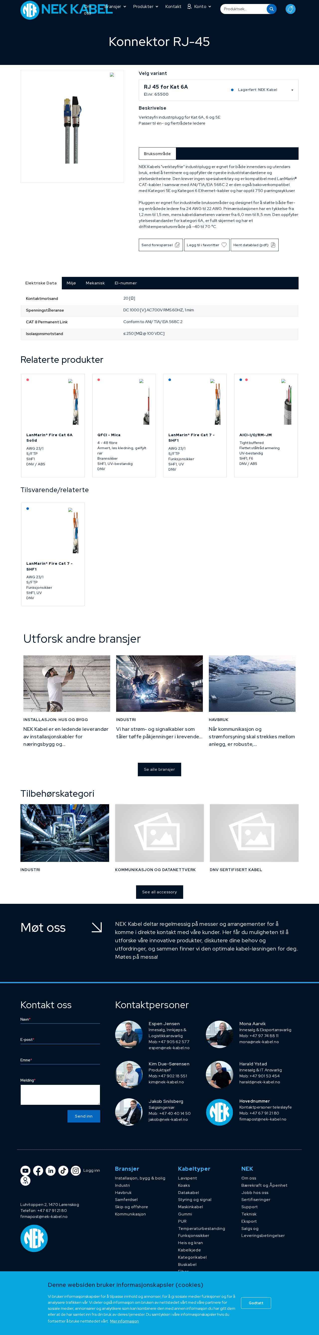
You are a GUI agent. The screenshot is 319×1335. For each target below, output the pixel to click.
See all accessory (159, 892)
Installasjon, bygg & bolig (140, 1178)
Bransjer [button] (112, 6)
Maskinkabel (190, 1206)
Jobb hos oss (254, 1192)
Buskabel (187, 1264)
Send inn (84, 1116)
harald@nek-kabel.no (259, 1082)
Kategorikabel (192, 1257)
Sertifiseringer (255, 1199)
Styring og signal (195, 1199)
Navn (25, 1019)
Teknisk (249, 1214)
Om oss (87, 10)
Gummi (185, 1214)
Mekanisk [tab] (95, 283)
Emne (26, 1060)
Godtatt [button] (256, 1303)
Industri (122, 1185)
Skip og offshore (131, 1206)
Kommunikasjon (130, 1214)
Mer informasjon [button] (124, 1321)
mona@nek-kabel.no (259, 1041)
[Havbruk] (252, 683)
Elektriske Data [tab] (41, 283)
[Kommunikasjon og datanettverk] (159, 833)
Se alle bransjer (159, 769)
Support (249, 1206)
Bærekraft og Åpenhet (264, 1185)
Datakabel (188, 1192)
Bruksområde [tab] (157, 153)
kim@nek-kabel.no (166, 1082)
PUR (182, 1221)
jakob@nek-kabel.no (168, 1119)
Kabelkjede (189, 1250)
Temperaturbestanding (201, 1228)
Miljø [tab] (71, 283)
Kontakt (173, 6)
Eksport (249, 1221)
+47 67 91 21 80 (52, 1210)
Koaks (184, 1185)
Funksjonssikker (193, 1235)
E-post (27, 1039)
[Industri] (159, 683)
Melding (28, 1080)
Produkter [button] (143, 6)
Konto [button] (200, 6)
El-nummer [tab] (126, 283)
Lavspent (187, 1178)
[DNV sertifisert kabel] (254, 833)
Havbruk (123, 1192)
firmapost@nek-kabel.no (263, 1119)
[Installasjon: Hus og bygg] (66, 683)
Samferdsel (126, 1199)
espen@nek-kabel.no (169, 1047)
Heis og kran (190, 1242)
